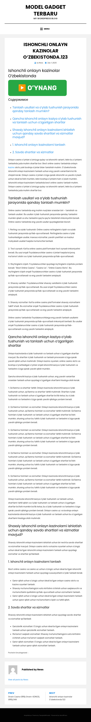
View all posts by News (18, 680)
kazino (11, 167)
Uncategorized (21, 653)
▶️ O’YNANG (37, 88)
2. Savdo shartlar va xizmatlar (33, 152)
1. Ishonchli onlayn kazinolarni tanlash (38, 145)
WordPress (63, 715)
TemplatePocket (44, 715)
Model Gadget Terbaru (45, 10)
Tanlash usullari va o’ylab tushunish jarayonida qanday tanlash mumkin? (45, 109)
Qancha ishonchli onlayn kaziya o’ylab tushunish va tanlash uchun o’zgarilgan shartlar (46, 120)
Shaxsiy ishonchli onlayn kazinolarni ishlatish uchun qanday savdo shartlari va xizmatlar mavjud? (43, 133)
